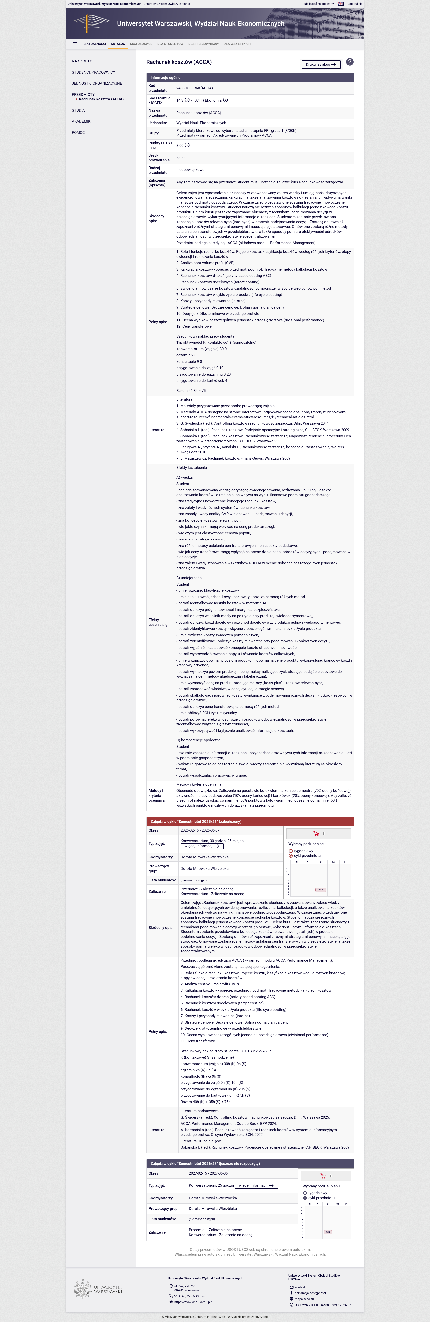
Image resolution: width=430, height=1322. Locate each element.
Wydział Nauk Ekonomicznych (201, 123)
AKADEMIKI (81, 121)
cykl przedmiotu (307, 855)
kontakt (300, 1287)
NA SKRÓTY (82, 61)
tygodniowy (303, 851)
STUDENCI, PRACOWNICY (93, 72)
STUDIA (78, 110)
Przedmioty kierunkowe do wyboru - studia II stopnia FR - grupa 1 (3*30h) (236, 130)
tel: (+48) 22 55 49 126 (189, 1296)
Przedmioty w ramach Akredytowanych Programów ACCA (224, 135)
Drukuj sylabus (318, 64)
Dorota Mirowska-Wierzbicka (205, 857)
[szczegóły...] (324, 833)
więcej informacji (199, 846)
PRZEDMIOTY (83, 94)
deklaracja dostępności (310, 1293)
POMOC (78, 132)
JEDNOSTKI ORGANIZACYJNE (97, 83)
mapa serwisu (304, 1299)
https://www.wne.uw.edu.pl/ (193, 1302)
